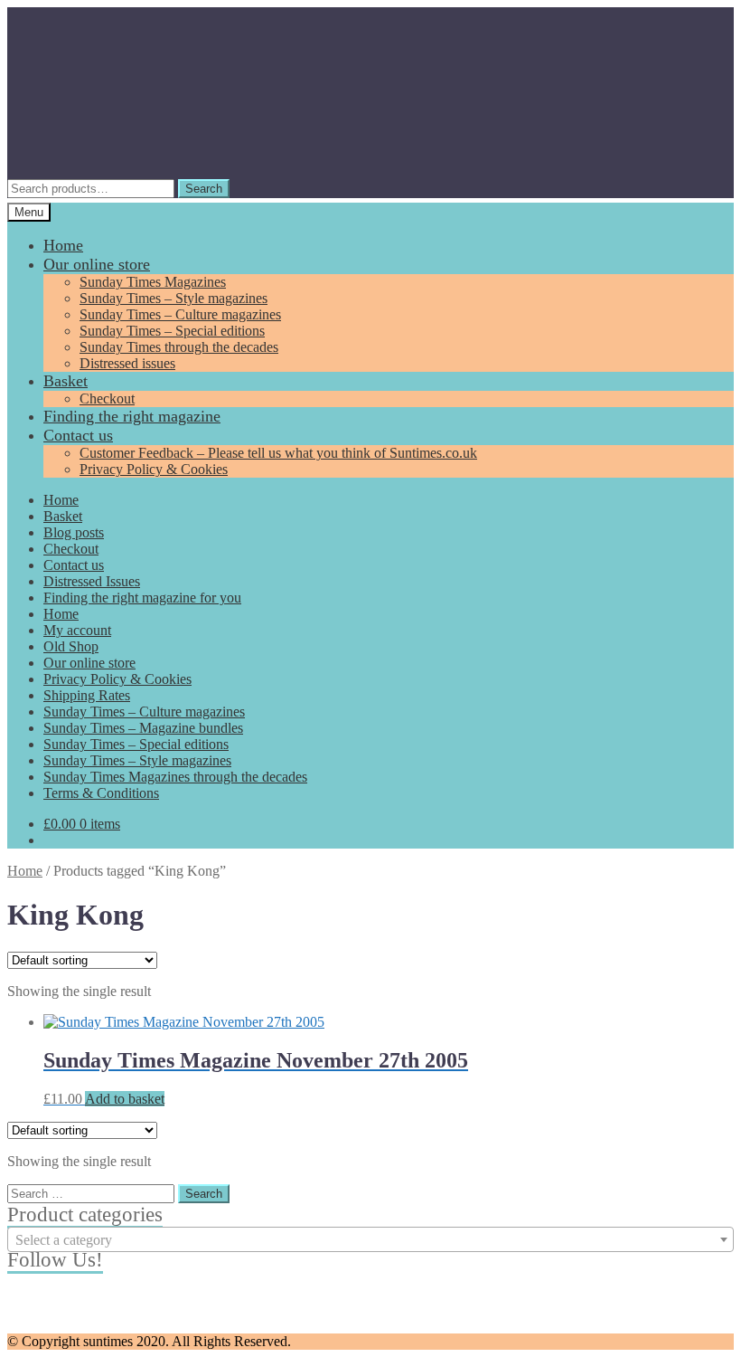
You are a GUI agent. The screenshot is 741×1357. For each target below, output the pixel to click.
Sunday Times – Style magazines (173, 298)
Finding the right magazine (131, 416)
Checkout (107, 398)
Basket (65, 381)
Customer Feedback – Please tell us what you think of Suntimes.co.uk (278, 452)
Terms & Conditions (101, 793)
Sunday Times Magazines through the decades (175, 776)
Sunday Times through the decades (179, 347)
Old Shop (70, 646)
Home (63, 245)
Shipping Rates (86, 695)
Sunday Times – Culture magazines (180, 314)
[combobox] (370, 1239)
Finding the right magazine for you (142, 597)
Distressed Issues (91, 581)
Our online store (96, 264)
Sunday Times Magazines (153, 281)
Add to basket (124, 1098)
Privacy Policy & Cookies (154, 469)
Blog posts (73, 532)
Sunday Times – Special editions (172, 330)
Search (203, 188)
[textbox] (370, 1240)
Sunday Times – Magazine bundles (143, 727)
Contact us (78, 435)
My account (77, 630)
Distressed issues (127, 363)
